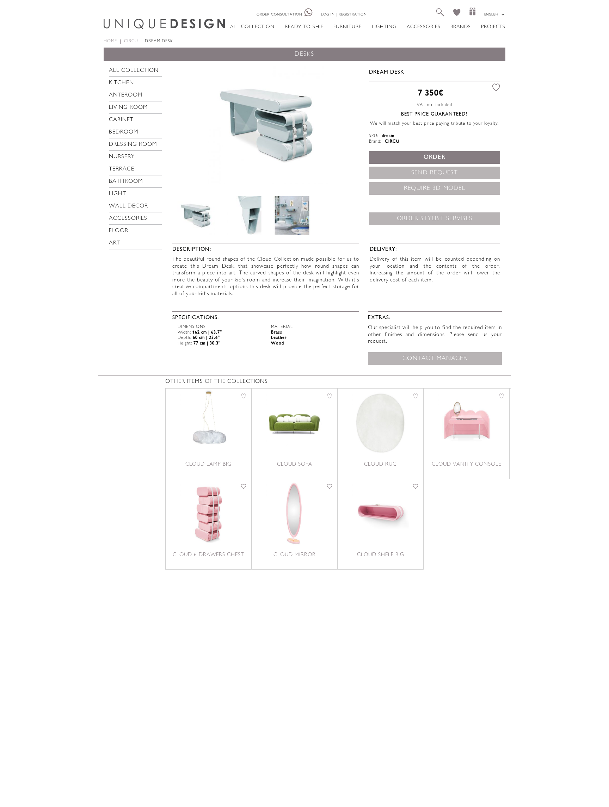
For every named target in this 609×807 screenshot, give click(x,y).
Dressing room (133, 144)
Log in (328, 14)
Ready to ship (304, 27)
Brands (460, 27)
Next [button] (348, 124)
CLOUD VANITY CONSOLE (466, 464)
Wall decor (128, 206)
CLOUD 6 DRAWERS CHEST (208, 555)
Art (114, 243)
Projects (493, 27)
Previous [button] (187, 124)
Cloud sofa (294, 464)
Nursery (122, 157)
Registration (353, 14)
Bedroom (124, 132)
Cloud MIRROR (294, 555)
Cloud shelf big (380, 555)
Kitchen (121, 83)
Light (117, 194)
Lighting (384, 27)
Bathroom (126, 181)
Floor (118, 231)
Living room (128, 107)
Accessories (424, 27)
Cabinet (121, 120)
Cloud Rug (380, 464)
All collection (252, 27)
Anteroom (126, 95)
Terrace (121, 169)
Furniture (347, 27)
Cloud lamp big (208, 464)
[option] (268, 124)
